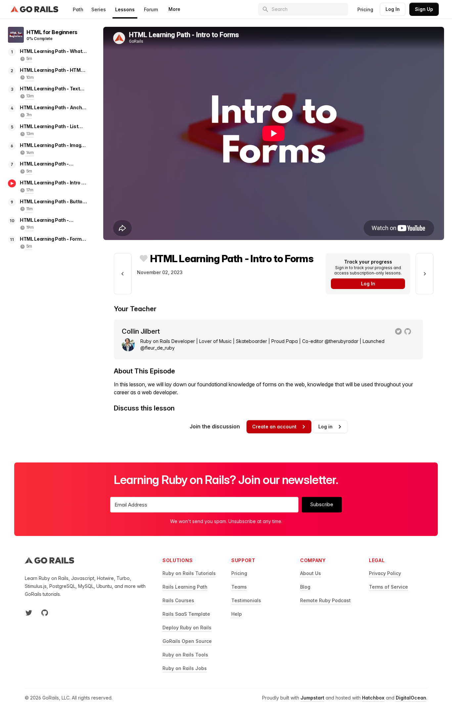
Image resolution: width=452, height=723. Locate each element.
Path (78, 9)
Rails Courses (178, 600)
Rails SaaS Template (186, 614)
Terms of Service (388, 587)
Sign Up (424, 9)
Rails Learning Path (184, 587)
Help (236, 614)
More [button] (174, 9)
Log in (325, 426)
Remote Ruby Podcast (325, 600)
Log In (392, 9)
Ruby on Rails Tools (185, 654)
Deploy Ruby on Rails (186, 627)
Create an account (274, 426)
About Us (310, 573)
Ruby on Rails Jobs (184, 668)
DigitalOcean (411, 697)
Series (98, 9)
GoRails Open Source (187, 641)
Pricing (365, 9)
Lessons (125, 9)
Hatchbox (373, 697)
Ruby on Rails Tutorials (189, 573)
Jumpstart (312, 697)
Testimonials (246, 600)
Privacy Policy (385, 573)
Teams (239, 587)
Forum (151, 9)
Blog (305, 587)
